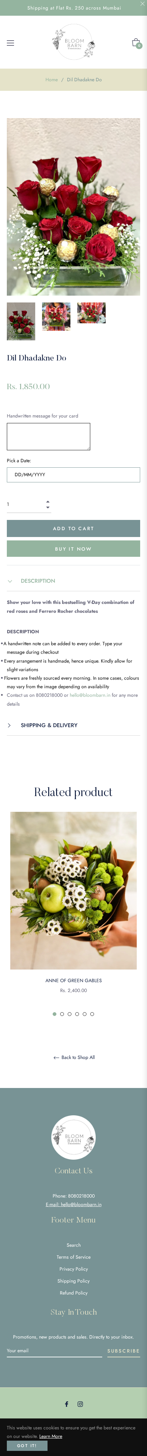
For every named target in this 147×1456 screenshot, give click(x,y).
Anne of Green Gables (73, 980)
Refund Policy (74, 1292)
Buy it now (73, 549)
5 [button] (84, 1014)
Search (74, 1245)
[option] (73, 914)
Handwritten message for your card (42, 415)
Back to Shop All (77, 1058)
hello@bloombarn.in (90, 695)
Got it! (27, 1446)
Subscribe (123, 1350)
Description (37, 581)
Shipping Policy (73, 1280)
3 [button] (69, 1014)
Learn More (50, 1436)
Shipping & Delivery (48, 725)
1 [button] (54, 1014)
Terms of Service (74, 1257)
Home (51, 79)
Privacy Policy (73, 1269)
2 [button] (62, 1014)
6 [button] (92, 1014)
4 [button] (77, 1014)
